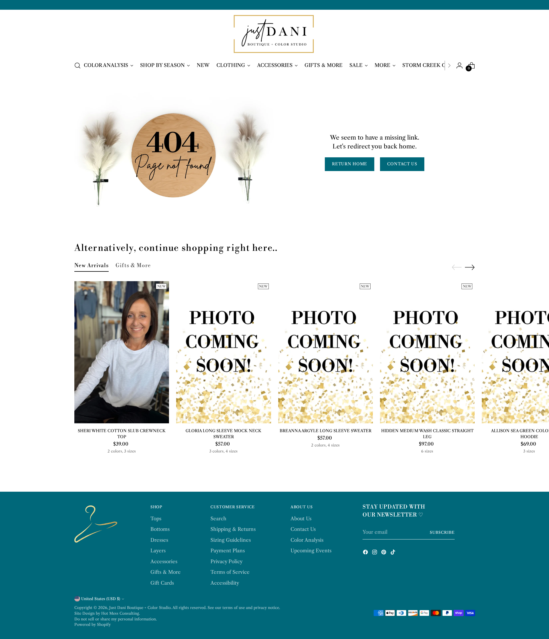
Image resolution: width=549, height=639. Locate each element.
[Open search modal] (77, 65)
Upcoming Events (311, 550)
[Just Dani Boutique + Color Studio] (274, 34)
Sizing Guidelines (230, 540)
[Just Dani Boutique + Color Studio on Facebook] (366, 553)
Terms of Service (230, 572)
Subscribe (442, 532)
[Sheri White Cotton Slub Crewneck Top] (121, 352)
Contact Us (303, 529)
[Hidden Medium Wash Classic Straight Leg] (427, 352)
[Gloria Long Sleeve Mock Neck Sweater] (223, 352)
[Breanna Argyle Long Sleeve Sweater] (325, 352)
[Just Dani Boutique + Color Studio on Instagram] (375, 553)
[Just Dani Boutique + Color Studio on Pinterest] (384, 553)
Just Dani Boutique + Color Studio (140, 607)
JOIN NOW (479, 622)
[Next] (449, 65)
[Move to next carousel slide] (470, 267)
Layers (158, 550)
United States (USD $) (100, 598)
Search (218, 518)
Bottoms (160, 529)
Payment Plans (227, 550)
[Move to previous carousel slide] (457, 267)
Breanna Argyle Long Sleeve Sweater (325, 430)
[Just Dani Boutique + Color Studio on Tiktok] (393, 553)
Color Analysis (307, 540)
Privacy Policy (226, 561)
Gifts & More (165, 572)
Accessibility (224, 583)
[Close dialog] (536, 553)
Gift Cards (162, 583)
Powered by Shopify (92, 624)
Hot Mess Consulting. (120, 613)
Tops (155, 518)
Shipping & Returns (233, 529)
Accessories (163, 561)
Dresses (159, 540)
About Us (301, 518)
